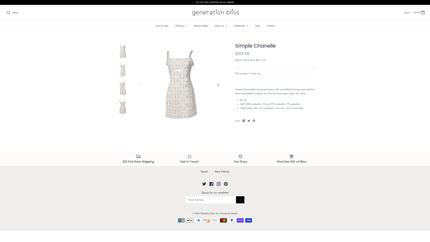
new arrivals (162, 26)
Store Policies (222, 171)
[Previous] (141, 85)
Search (204, 171)
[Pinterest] (226, 184)
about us (221, 26)
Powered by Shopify (228, 213)
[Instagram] (219, 184)
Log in (407, 12)
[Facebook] (211, 184)
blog (257, 26)
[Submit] (240, 199)
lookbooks (241, 26)
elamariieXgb (201, 26)
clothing (181, 26)
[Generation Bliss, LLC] (215, 12)
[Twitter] (204, 184)
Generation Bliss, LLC (254, 60)
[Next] (218, 85)
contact (271, 26)
